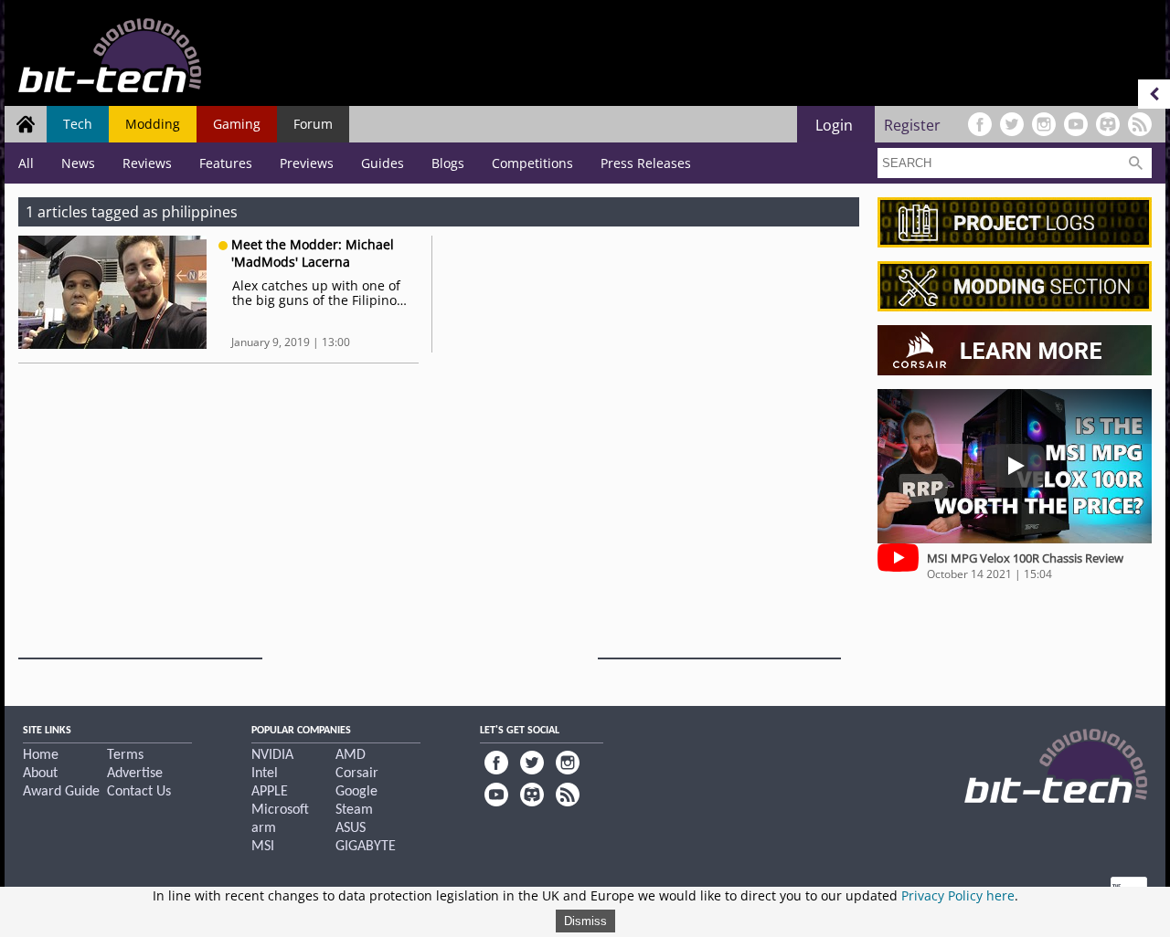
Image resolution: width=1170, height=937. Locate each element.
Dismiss (585, 921)
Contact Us (139, 791)
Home (40, 755)
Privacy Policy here (958, 895)
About (40, 773)
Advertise (135, 773)
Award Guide (61, 791)
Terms (125, 755)
